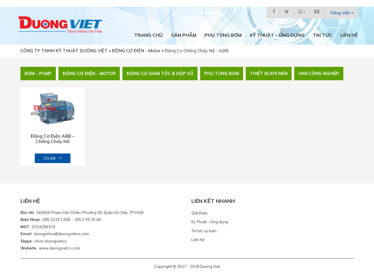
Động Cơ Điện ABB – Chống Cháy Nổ (53, 139)
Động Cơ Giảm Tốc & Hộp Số (160, 73)
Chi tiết (50, 158)
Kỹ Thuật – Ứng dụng (209, 221)
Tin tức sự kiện (204, 230)
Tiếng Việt (339, 12)
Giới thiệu (199, 213)
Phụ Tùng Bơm (223, 35)
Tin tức (322, 35)
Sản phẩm (183, 35)
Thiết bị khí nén (269, 73)
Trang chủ (148, 35)
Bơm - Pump (38, 73)
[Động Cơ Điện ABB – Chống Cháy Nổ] (52, 109)
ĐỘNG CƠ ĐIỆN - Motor (89, 73)
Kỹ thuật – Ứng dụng (277, 35)
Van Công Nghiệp (318, 73)
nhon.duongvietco (50, 241)
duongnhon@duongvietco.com (61, 233)
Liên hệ (349, 35)
